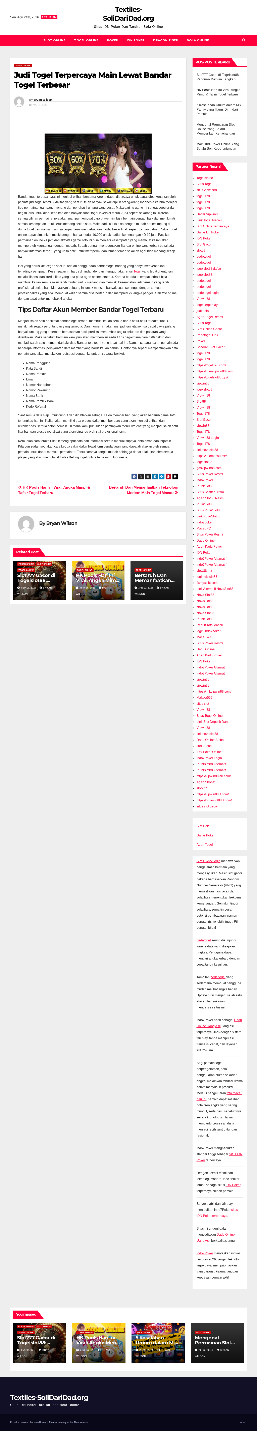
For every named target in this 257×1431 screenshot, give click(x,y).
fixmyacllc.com (207, 582)
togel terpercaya (208, 305)
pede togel (217, 977)
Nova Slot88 (205, 595)
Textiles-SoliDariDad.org (49, 1397)
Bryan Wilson (43, 100)
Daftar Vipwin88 (208, 214)
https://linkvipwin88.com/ (214, 691)
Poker (112, 40)
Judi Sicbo (204, 746)
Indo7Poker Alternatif (211, 558)
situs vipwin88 (207, 190)
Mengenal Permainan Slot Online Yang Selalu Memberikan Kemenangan (216, 129)
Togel (137, 271)
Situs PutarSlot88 (209, 510)
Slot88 (201, 401)
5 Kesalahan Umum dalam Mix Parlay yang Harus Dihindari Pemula (219, 109)
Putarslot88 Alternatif (211, 764)
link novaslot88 (207, 450)
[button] (243, 40)
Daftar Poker (205, 835)
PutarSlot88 (205, 486)
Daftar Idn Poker (208, 232)
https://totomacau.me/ (212, 456)
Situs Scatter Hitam (210, 492)
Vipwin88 (203, 298)
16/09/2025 (28, 1350)
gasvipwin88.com (209, 468)
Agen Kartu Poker (209, 546)
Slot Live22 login (208, 861)
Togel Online (86, 40)
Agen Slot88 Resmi (210, 498)
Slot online (54, 40)
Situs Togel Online (210, 715)
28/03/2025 (87, 1350)
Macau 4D (204, 528)
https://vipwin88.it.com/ (213, 794)
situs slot (203, 703)
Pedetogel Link (207, 335)
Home (242, 1422)
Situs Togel (204, 184)
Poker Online (26, 564)
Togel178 (203, 413)
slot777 (202, 788)
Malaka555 (204, 697)
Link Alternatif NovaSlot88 (215, 589)
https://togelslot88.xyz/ (212, 377)
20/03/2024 (206, 1350)
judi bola (203, 311)
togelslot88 (204, 274)
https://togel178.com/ (211, 365)
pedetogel (204, 256)
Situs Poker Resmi (210, 474)
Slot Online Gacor (209, 329)
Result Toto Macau (210, 625)
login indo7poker (208, 631)
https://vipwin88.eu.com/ (214, 776)
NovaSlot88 (205, 601)
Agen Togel (205, 844)
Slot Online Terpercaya (213, 226)
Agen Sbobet (206, 782)
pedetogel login (208, 292)
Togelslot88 (205, 178)
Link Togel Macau (209, 220)
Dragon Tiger (165, 40)
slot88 (201, 250)
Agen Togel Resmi (210, 317)
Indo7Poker (205, 480)
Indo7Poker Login (209, 758)
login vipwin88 (207, 576)
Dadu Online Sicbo (210, 740)
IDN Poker (136, 40)
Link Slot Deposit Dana (213, 721)
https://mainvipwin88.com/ (215, 371)
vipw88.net (204, 570)
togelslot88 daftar (209, 268)
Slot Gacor (204, 244)
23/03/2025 (147, 1350)
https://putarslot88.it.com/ (214, 800)
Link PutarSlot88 (208, 516)
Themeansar (81, 1422)
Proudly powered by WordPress (28, 1422)
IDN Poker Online (209, 752)
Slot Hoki (203, 826)
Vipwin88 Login (208, 437)
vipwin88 (203, 383)
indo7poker (205, 522)
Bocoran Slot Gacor (210, 347)
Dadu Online (206, 540)
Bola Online (198, 40)
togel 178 (203, 196)
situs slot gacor (207, 806)
